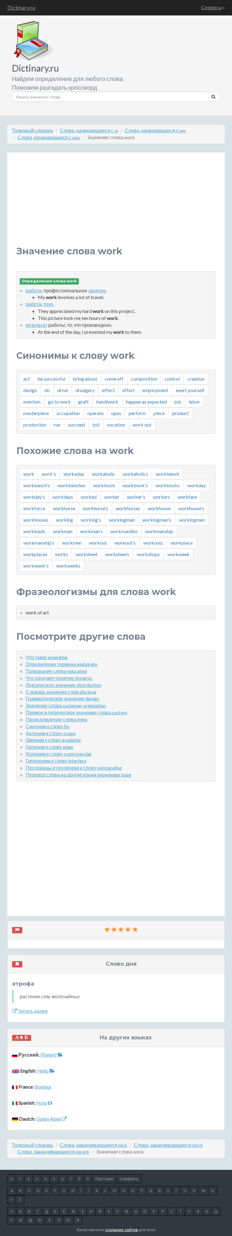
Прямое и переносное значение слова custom (76, 712)
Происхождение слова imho (56, 719)
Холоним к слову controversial (58, 754)
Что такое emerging (47, 657)
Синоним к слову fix (47, 726)
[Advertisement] (116, 204)
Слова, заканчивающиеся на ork (53, 1151)
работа (33, 290)
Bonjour (43, 1087)
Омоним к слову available (53, 740)
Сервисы (211, 7)
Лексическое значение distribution (63, 685)
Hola (41, 1103)
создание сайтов (121, 1229)
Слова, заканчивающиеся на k (93, 1145)
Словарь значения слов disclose (61, 692)
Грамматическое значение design (62, 698)
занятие (97, 290)
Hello (43, 1070)
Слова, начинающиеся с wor (49, 137)
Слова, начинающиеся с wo (155, 130)
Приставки (104, 1178)
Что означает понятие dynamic (59, 678)
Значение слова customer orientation (66, 705)
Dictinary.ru (21, 7)
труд (48, 304)
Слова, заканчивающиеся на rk (168, 1145)
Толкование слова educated (56, 671)
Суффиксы (129, 1178)
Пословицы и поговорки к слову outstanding (74, 768)
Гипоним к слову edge (49, 747)
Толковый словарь (32, 130)
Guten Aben (49, 1119)
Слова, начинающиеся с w (89, 130)
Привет (49, 1054)
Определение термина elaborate (61, 664)
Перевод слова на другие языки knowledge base (78, 774)
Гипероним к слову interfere (56, 761)
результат (36, 325)
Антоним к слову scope (51, 733)
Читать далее (32, 1011)
